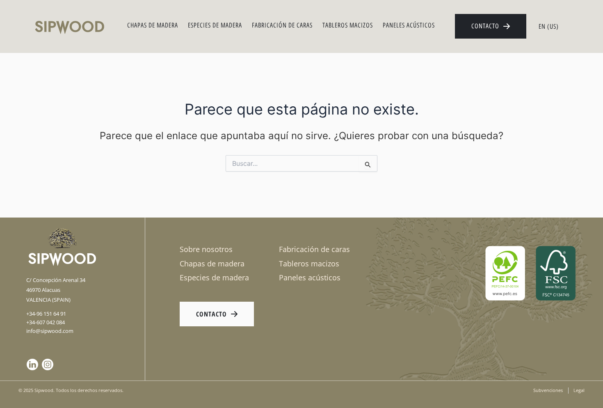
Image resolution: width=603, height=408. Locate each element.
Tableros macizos (347, 25)
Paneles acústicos (409, 25)
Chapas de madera (152, 25)
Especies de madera (215, 25)
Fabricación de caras (282, 25)
